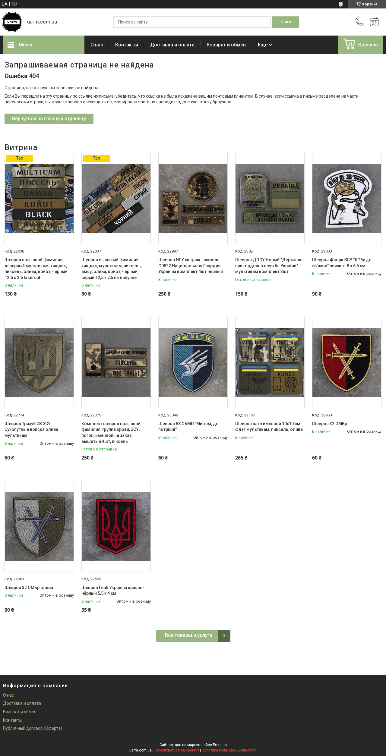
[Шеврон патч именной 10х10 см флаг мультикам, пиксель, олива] (270, 362)
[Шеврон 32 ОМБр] (346, 362)
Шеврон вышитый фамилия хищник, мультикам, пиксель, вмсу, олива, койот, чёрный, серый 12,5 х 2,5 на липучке (111, 268)
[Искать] (285, 22)
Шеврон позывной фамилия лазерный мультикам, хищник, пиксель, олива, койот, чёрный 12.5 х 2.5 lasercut (36, 268)
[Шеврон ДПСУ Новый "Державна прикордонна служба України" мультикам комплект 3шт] (270, 198)
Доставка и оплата (172, 45)
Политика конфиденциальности (229, 750)
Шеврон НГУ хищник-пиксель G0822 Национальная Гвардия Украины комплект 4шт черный (190, 265)
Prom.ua (220, 745)
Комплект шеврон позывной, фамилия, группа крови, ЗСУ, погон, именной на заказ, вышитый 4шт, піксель (111, 432)
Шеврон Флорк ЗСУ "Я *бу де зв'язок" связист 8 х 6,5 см (341, 262)
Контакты (126, 45)
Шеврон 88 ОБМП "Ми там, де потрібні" (188, 426)
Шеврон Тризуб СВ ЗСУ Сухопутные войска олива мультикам (31, 429)
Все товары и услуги (188, 635)
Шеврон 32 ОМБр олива (29, 587)
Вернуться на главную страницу (49, 118)
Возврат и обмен (226, 45)
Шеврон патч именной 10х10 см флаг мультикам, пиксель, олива (269, 426)
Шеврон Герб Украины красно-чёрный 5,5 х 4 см (112, 590)
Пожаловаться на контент (176, 750)
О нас (96, 45)
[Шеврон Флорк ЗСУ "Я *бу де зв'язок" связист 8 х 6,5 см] (346, 198)
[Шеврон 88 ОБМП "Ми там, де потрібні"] (193, 362)
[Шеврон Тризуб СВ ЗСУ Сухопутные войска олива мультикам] (39, 362)
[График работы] (374, 22)
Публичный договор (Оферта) (32, 728)
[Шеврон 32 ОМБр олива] (39, 526)
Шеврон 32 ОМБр (329, 423)
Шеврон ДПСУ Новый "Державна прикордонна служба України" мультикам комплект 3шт (269, 265)
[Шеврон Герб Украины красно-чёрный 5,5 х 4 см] (116, 526)
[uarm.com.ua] (12, 22)
